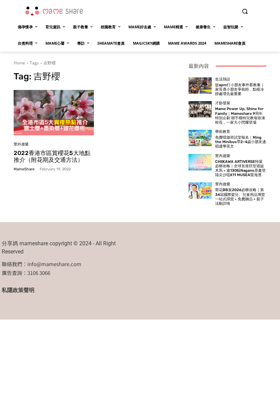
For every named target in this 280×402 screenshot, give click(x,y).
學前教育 (222, 132)
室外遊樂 (21, 144)
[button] (245, 11)
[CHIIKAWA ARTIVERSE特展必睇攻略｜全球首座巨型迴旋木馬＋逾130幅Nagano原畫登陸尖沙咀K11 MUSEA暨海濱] (200, 162)
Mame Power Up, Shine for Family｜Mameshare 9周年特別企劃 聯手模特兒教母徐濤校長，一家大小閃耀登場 (240, 116)
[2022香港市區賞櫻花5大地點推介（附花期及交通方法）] (54, 113)
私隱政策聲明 (18, 290)
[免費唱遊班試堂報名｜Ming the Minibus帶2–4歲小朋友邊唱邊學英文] (200, 138)
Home (19, 63)
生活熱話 (222, 79)
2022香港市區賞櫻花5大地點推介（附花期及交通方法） (52, 156)
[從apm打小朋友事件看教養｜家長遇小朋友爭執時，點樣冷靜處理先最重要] (200, 85)
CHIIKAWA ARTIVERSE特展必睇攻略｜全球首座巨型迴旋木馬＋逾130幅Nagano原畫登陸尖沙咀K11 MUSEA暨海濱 (240, 168)
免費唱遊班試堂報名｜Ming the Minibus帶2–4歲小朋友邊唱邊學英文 (240, 142)
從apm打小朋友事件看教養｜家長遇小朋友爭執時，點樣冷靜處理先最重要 (239, 89)
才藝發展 (222, 103)
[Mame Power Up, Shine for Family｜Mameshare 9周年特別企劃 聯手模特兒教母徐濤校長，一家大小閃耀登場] (200, 109)
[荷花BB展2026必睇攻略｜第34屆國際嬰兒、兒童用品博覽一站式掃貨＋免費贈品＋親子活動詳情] (200, 190)
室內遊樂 (222, 156)
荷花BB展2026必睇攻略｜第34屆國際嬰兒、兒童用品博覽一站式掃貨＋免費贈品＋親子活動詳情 (240, 197)
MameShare (24, 169)
